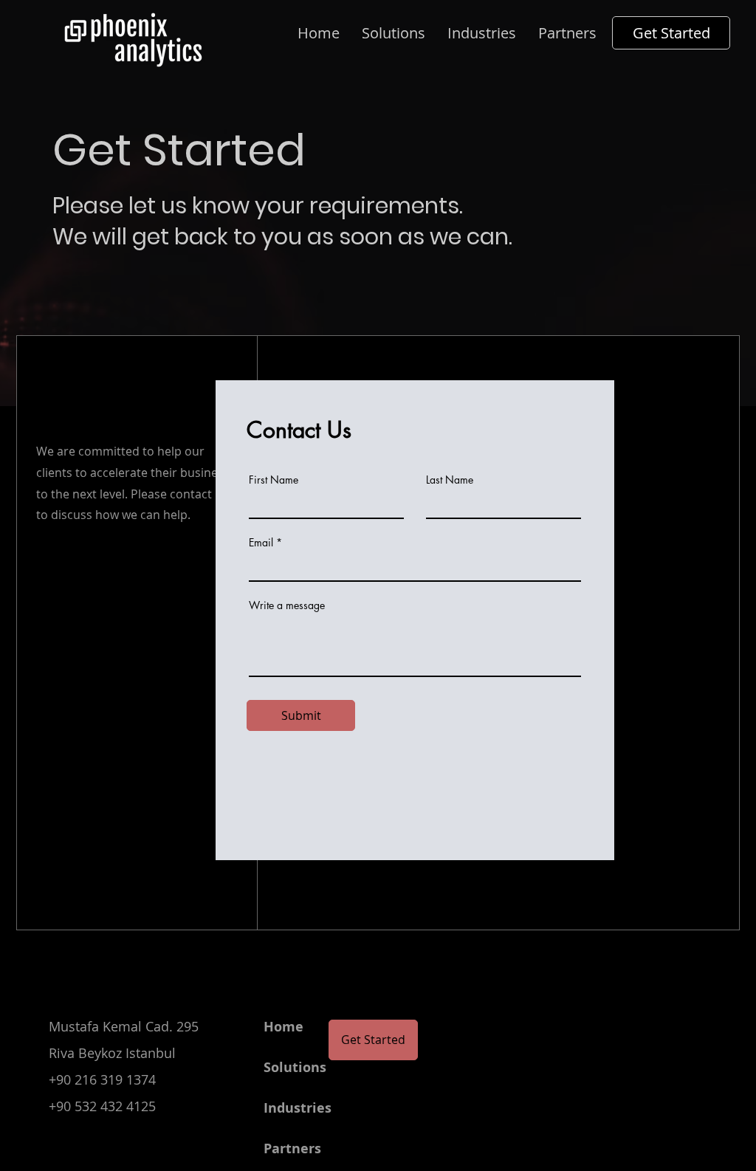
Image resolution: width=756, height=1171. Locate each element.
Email (261, 543)
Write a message (287, 605)
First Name (273, 480)
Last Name (449, 480)
